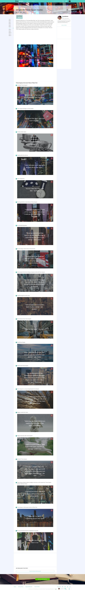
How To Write (37, 586)
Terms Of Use (20, 586)
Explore (33, 1)
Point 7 (10, 28)
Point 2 (10, 20)
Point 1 (10, 19)
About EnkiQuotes (29, 586)
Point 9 (10, 31)
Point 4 (10, 23)
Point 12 (10, 35)
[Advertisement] (35, 37)
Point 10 (10, 32)
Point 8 (10, 29)
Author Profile (63, 25)
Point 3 (10, 22)
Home (15, 586)
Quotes (18, 12)
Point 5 (10, 25)
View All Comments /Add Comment (35, 571)
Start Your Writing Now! (42, 579)
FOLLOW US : (59, 586)
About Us (28, 1)
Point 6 (10, 26)
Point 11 (10, 34)
